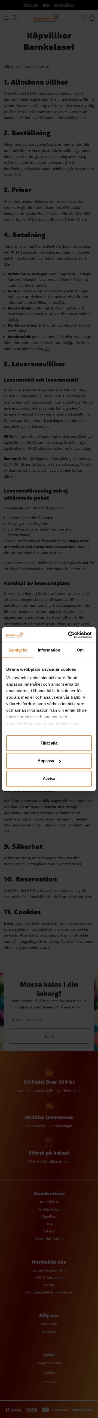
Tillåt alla (49, 742)
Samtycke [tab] (17, 649)
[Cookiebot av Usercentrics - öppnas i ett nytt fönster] (69, 634)
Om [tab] (80, 649)
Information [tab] (49, 649)
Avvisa (49, 778)
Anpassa (46, 760)
